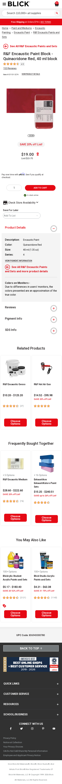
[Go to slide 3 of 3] (33, 135)
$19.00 (27, 154)
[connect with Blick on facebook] (10, 730)
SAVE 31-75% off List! (44, 591)
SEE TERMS (46, 22)
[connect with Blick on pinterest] (43, 730)
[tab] (31, 227)
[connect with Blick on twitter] (21, 730)
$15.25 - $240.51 (44, 491)
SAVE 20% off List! (31, 144)
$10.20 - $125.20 (13, 395)
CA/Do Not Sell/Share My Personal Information (25, 751)
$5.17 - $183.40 (12, 587)
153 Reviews (10, 68)
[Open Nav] (4, 4)
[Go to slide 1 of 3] (29, 135)
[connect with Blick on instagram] (32, 730)
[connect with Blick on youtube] (54, 730)
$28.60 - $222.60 (13, 490)
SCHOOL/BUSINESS (15, 714)
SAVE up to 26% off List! (45, 496)
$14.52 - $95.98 (43, 395)
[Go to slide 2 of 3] (31, 135)
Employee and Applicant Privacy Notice (22, 755)
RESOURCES (11, 704)
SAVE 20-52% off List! (13, 591)
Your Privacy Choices (13, 746)
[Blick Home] (19, 4)
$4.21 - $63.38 (42, 587)
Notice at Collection (12, 742)
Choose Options (15, 422)
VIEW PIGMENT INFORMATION (18, 261)
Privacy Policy (9, 738)
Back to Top (29, 648)
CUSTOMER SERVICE (16, 693)
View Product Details (31, 74)
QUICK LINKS (11, 683)
